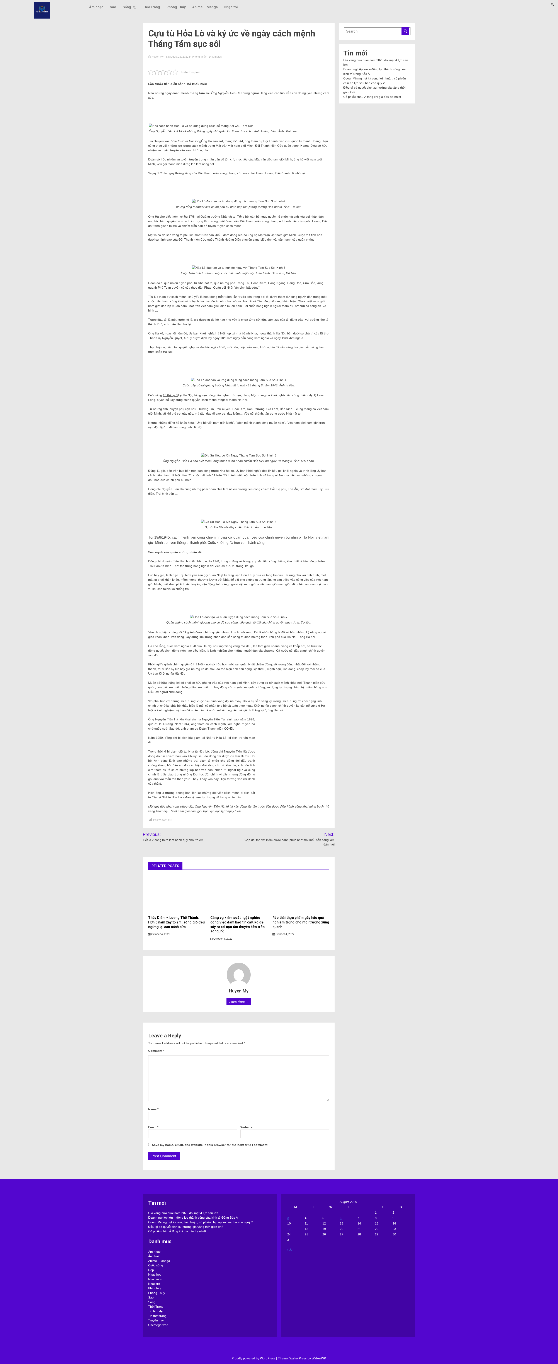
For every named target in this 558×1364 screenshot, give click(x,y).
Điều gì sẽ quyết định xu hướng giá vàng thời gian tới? (185, 1226)
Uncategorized (158, 1325)
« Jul (290, 1249)
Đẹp (151, 1270)
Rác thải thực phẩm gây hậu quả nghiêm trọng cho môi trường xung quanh (300, 922)
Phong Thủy (176, 7)
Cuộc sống (155, 1265)
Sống (127, 7)
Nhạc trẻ (231, 7)
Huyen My (157, 56)
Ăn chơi (153, 1256)
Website (246, 1127)
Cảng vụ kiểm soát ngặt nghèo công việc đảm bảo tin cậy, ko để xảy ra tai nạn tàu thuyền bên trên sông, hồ (237, 924)
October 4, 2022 (160, 934)
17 (289, 1229)
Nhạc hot (154, 1274)
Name (153, 1109)
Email (153, 1127)
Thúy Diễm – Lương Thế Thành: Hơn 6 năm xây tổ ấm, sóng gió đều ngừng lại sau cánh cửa (176, 922)
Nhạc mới (155, 1279)
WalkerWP (318, 1358)
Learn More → (239, 1001)
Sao (113, 7)
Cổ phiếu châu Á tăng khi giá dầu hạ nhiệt (372, 96)
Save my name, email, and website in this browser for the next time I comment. (210, 1145)
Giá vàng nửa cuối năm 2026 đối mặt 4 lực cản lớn (183, 1213)
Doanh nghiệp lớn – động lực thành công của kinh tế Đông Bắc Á (193, 1217)
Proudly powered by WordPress (254, 1358)
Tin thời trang (157, 1316)
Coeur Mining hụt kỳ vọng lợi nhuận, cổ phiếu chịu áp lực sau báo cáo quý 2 (200, 1222)
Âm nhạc (96, 7)
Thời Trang (151, 7)
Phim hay (154, 1288)
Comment (156, 1050)
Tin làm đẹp (156, 1311)
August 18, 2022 (179, 56)
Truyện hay (156, 1320)
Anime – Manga (205, 7)
